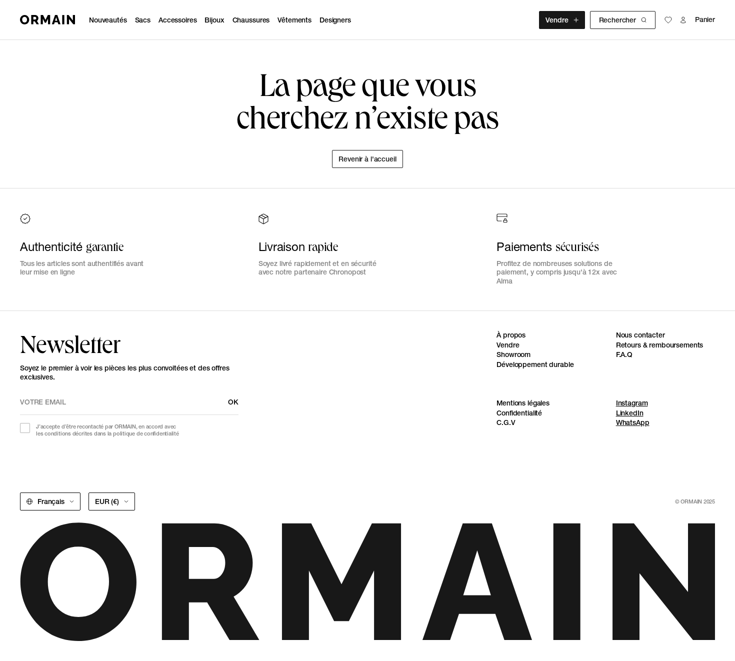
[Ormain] (47, 19)
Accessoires (177, 20)
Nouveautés (108, 20)
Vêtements (295, 20)
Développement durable (535, 364)
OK (233, 402)
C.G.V (505, 422)
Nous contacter (640, 335)
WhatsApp (633, 422)
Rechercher (617, 20)
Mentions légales (523, 403)
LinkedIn (630, 413)
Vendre (557, 20)
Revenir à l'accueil (367, 159)
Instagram (632, 403)
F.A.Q (624, 354)
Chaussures (251, 20)
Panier (705, 20)
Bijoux (214, 20)
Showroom (513, 354)
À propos (511, 335)
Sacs (142, 20)
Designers (335, 20)
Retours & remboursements (660, 345)
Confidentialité (519, 413)
